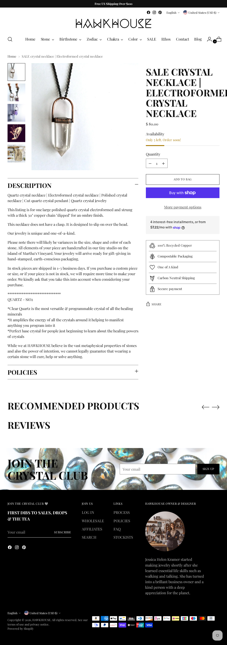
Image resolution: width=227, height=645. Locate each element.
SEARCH (89, 537)
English (171, 12)
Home (12, 56)
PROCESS (122, 512)
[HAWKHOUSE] (113, 24)
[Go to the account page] (207, 39)
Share (156, 304)
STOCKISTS (123, 537)
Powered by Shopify (21, 628)
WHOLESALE (93, 520)
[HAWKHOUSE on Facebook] (149, 12)
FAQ (117, 528)
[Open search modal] (10, 39)
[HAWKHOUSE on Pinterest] (160, 12)
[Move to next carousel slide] (215, 407)
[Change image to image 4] (16, 133)
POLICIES (122, 520)
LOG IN (88, 512)
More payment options (182, 207)
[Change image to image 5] (16, 153)
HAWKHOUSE (41, 620)
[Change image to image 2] (16, 92)
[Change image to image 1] (16, 72)
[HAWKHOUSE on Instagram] (154, 12)
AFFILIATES (92, 528)
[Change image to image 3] (16, 113)
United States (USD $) (202, 12)
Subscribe (62, 532)
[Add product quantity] (163, 163)
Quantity (153, 154)
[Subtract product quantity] (150, 163)
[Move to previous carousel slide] (205, 407)
